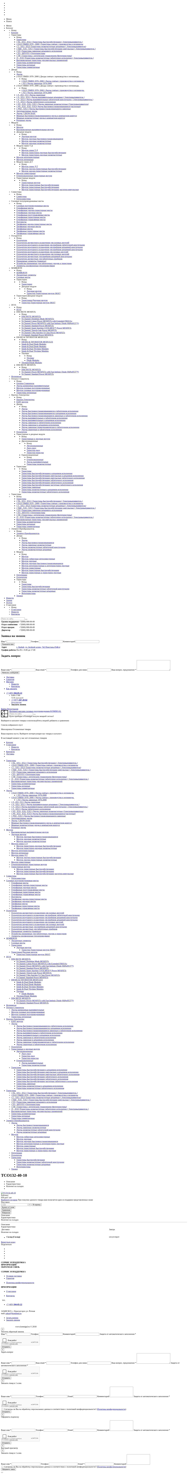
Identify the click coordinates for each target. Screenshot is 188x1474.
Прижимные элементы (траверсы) (31, 261)
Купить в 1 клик (8, 1207)
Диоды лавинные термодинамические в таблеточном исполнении (50, 427)
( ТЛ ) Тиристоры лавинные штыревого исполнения (39, 51)
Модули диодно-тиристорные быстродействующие (43, 169)
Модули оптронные (25, 159)
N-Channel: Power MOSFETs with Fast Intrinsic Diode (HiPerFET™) (50, 323)
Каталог (14, 33)
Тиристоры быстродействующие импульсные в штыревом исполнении (52, 476)
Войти (4, 709)
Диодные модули (28, 136)
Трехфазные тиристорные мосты (30, 231)
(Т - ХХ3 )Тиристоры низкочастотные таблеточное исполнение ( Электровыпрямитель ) (55, 58)
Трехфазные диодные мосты (28, 226)
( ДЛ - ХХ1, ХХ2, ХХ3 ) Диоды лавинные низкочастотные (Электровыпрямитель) (52, 104)
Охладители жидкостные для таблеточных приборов (39, 259)
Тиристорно (26, 284)
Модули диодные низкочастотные (36, 141)
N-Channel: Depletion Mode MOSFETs (37, 319)
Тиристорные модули (30, 183)
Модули (19, 127)
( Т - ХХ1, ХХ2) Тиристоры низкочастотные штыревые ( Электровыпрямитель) (51, 46)
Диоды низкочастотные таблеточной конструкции (43, 547)
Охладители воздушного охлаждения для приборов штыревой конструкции (49, 247)
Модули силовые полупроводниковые (33, 388)
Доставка (10, 677)
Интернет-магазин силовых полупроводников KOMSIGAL (35, 711)
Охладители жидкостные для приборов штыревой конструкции (44, 256)
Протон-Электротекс (25, 399)
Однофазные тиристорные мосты (31, 217)
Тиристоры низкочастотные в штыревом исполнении (44, 489)
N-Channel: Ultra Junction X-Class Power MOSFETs (43, 333)
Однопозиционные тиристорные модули (34, 176)
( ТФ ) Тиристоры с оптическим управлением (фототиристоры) (44, 56)
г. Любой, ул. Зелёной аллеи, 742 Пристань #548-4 (38, 647)
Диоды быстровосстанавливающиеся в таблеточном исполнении (49, 411)
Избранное (6, 1213)
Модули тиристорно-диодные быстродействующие (43, 153)
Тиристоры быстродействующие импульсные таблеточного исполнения (53, 478)
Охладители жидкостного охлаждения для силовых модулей (42, 243)
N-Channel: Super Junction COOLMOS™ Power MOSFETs (46, 328)
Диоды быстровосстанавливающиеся (37, 543)
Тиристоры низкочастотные (39, 464)
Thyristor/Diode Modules (31, 363)
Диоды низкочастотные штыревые (36, 549)
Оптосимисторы (23, 199)
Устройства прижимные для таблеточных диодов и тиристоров (44, 263)
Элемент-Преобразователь (27, 533)
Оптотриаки (21, 575)
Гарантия (10, 679)
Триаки (19, 596)
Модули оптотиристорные (27, 157)
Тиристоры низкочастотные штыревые (38, 591)
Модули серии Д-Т (29, 166)
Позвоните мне (8, 644)
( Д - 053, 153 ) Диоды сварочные (30, 95)
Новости (10, 598)
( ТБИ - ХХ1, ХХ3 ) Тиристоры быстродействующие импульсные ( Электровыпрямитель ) (56, 49)
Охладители (21, 240)
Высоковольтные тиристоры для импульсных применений (42, 60)
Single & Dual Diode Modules (33, 344)
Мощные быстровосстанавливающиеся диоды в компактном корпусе (46, 116)
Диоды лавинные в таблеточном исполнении (41, 423)
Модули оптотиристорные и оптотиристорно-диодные (45, 566)
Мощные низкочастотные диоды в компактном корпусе (40, 118)
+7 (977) (19, 701)
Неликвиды (16, 376)
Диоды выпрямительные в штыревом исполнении (43, 420)
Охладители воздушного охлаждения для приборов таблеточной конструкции (50, 245)
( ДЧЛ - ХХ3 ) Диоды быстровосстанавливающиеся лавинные (43, 109)
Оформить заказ (8, 1469)
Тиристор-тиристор (35, 453)
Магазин (10, 682)
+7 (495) (14, 693)
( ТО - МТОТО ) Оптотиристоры (30, 53)
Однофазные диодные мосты (29, 213)
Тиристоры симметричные (28, 67)
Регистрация (12, 709)
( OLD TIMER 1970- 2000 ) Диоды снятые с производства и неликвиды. (52, 81)
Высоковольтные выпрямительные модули (35, 129)
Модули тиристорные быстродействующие (40, 185)
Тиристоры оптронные (26, 393)
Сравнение (6, 1210)
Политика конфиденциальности (20, 1283)
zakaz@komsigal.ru (13, 1313)
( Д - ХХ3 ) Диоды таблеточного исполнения (36, 102)
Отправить (6, 1347)
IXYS (18, 309)
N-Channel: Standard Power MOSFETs (37, 326)
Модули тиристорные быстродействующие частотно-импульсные (50, 189)
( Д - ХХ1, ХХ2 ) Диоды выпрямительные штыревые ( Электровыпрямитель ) (50, 97)
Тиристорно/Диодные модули (34, 300)
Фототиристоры (28, 593)
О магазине (16, 609)
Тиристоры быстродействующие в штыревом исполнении (46, 473)
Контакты (15, 614)
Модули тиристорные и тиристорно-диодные (41, 573)
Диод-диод (31, 448)
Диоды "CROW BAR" (26, 113)
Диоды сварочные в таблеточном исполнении (41, 429)
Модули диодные (29, 561)
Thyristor (30, 358)
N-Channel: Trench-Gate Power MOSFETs (39, 330)
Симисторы (21, 196)
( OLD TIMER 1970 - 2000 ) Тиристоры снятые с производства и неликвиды (49, 44)
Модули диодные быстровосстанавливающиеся (42, 139)
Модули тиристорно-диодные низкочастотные (41, 155)
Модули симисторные (26, 173)
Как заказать (11, 689)
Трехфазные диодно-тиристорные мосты (34, 224)
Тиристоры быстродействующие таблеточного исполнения (47, 480)
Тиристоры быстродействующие (35, 586)
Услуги (9, 603)
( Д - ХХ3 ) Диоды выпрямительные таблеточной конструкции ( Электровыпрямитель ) (54, 99)
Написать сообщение (10, 673)
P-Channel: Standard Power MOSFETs (37, 335)
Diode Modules (33, 360)
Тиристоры (21, 39)
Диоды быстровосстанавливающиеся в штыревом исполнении (48, 413)
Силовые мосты (23, 277)
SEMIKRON (21, 273)
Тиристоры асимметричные (28, 63)
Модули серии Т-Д (29, 150)
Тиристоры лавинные (31, 487)
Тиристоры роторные (25, 65)
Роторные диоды (23, 120)
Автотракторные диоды (26, 111)
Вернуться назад (8, 1242)
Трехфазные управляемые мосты (30, 233)
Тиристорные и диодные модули (35, 439)
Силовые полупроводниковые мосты (32, 206)
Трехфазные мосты (24, 229)
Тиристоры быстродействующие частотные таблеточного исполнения (52, 485)
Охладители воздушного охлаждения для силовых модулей (42, 252)
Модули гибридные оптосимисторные (38, 559)
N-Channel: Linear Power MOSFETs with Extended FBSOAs (46, 321)
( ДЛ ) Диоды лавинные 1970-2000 (36, 83)
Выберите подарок (9, 1200)
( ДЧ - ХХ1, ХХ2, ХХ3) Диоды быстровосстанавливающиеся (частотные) (48, 106)
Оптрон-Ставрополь (25, 383)
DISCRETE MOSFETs (31, 316)
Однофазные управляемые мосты (31, 219)
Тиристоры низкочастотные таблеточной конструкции (45, 589)
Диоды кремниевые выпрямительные (32, 386)
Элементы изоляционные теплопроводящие (35, 266)
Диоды (19, 74)
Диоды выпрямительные (37, 462)
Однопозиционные (35, 459)
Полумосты (21, 222)
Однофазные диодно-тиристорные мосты (34, 210)
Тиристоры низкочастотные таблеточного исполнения (45, 492)
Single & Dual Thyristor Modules (35, 349)
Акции (9, 600)
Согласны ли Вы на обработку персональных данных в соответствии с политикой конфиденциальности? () (65, 1409)
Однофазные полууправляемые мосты (33, 215)
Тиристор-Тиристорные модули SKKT (43, 293)
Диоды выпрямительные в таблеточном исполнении (44, 418)
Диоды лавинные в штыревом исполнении (40, 425)
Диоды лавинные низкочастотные (36, 545)
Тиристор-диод (33, 450)
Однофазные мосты (25, 208)
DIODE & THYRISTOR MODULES (37, 342)
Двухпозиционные (35, 446)
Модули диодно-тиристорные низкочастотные (41, 171)
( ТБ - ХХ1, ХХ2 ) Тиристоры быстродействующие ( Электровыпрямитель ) (49, 42)
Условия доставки (14, 1276)
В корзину (37, 1205)
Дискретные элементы (26, 275)
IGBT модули (22, 402)
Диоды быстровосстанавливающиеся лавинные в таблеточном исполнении (54, 416)
